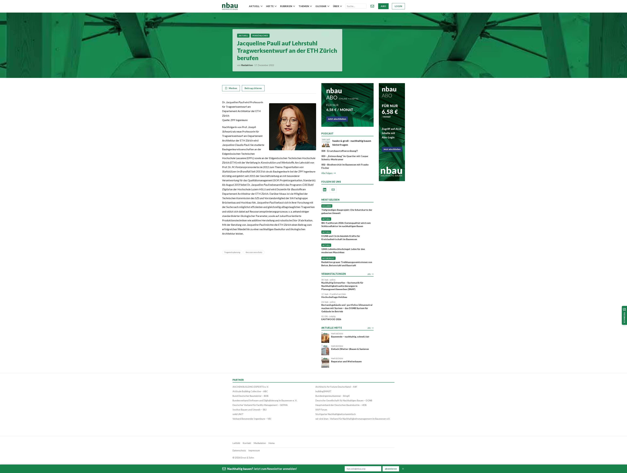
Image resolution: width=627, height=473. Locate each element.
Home (272, 443)
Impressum (254, 450)
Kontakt (247, 443)
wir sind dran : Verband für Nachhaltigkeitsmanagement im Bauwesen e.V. (352, 418)
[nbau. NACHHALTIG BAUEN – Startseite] (230, 6)
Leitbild (236, 443)
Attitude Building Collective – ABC (250, 391)
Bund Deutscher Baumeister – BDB (250, 395)
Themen (304, 6)
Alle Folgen (327, 173)
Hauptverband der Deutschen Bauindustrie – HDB (341, 405)
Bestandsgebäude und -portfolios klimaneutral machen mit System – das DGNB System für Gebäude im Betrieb (346, 308)
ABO (383, 6)
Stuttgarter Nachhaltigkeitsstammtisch (335, 414)
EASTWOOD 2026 (331, 319)
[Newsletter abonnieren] (372, 6)
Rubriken (286, 6)
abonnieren (391, 468)
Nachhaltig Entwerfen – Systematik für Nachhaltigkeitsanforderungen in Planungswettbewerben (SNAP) (342, 286)
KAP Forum (321, 409)
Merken (233, 88)
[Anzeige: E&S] (347, 105)
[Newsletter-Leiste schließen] (403, 469)
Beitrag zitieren (253, 88)
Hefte (270, 6)
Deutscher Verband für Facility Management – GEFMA (260, 405)
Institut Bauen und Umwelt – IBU (250, 409)
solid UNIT (238, 414)
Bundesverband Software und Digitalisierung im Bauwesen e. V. (265, 400)
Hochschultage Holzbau (334, 297)
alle (369, 274)
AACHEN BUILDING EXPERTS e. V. (251, 386)
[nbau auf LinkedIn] (324, 189)
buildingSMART (323, 391)
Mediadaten (260, 443)
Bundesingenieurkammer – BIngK (332, 395)
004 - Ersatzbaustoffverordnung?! (339, 150)
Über (336, 6)
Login (398, 6)
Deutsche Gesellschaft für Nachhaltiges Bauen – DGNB (343, 400)
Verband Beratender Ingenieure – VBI (252, 418)
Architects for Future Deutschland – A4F (336, 386)
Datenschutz (239, 450)
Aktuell (254, 6)
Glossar (320, 6)
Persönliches (260, 35)
